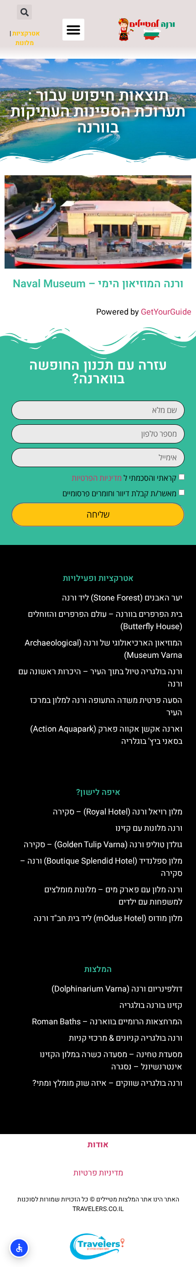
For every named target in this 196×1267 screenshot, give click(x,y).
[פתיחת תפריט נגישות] (19, 1248)
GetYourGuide (166, 312)
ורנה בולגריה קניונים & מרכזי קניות (125, 1038)
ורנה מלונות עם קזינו (148, 828)
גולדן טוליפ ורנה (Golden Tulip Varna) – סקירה (103, 845)
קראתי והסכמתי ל (124, 478)
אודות (98, 1145)
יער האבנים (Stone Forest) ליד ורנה (122, 598)
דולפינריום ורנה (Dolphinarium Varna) (117, 989)
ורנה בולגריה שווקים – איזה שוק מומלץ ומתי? (107, 1083)
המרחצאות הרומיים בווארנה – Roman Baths (107, 1022)
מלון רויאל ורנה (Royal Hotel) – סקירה (117, 812)
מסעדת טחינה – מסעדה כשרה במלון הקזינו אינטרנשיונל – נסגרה (111, 1060)
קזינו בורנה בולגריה (150, 1005)
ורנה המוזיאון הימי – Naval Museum (98, 284)
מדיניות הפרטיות (97, 478)
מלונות (24, 43)
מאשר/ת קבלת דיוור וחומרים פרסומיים (119, 493)
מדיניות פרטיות (98, 1173)
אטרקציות (26, 33)
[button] (73, 30)
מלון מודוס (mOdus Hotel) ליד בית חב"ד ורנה (108, 918)
